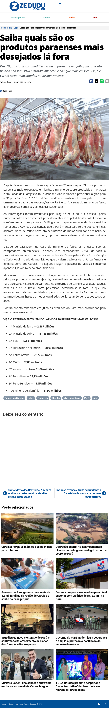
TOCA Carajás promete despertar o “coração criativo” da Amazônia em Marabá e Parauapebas (78, 686)
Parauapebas (18, 17)
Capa (16, 28)
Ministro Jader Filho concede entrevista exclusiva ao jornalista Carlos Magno (26, 684)
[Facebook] (99, 704)
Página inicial (6, 28)
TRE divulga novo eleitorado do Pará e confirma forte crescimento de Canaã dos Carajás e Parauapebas (25, 641)
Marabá (47, 17)
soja (95, 398)
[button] (91, 81)
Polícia (72, 17)
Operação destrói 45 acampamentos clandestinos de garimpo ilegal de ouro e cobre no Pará (81, 550)
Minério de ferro (72, 398)
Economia (43, 398)
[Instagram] (105, 704)
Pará (95, 17)
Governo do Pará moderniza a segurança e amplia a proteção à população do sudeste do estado (81, 641)
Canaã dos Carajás (14, 398)
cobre (31, 398)
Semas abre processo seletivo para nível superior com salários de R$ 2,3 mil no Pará (81, 596)
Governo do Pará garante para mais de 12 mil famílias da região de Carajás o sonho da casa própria (25, 596)
